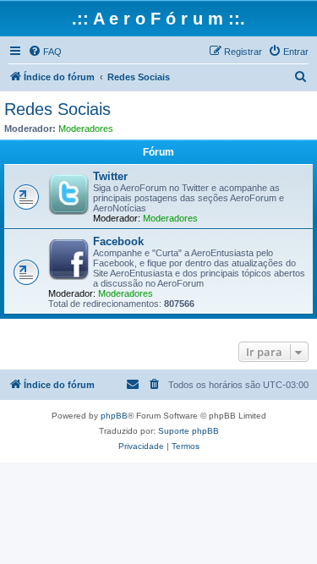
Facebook (118, 241)
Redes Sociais (57, 109)
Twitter (110, 176)
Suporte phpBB (188, 430)
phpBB (114, 415)
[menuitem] (45, 51)
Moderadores (85, 128)
